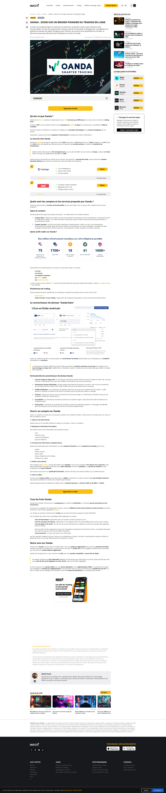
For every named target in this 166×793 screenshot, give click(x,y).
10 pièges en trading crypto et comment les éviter (134, 64)
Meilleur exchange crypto (92, 5)
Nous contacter (128, 767)
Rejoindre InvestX (70, 108)
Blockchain (33, 774)
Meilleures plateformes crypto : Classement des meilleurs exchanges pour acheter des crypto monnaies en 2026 (133, 23)
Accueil (32, 14)
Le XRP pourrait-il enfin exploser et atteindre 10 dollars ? (133, 45)
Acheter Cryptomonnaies (64, 765)
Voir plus (105, 692)
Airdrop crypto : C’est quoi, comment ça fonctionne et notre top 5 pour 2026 (134, 55)
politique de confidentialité (73, 790)
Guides (58, 5)
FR (125, 5)
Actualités (49, 5)
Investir (38, 14)
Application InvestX (130, 770)
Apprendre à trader (70, 492)
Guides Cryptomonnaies (131, 52)
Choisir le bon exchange (100, 770)
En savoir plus (101, 178)
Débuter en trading (62, 767)
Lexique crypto (97, 767)
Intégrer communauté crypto (129, 130)
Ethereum (33, 767)
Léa (110, 37)
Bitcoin (32, 765)
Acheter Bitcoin (111, 5)
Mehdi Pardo (40, 37)
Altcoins (32, 770)
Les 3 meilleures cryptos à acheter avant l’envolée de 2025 (134, 35)
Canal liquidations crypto (100, 772)
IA (30, 779)
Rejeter (146, 790)
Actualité (127, 32)
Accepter (158, 790)
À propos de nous (129, 765)
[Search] (122, 5)
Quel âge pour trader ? (63, 770)
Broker (45, 14)
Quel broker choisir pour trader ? (66, 772)
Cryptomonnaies (68, 5)
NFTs (31, 777)
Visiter (102, 169)
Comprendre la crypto (99, 765)
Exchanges (33, 772)
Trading (79, 5)
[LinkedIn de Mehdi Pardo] (34, 681)
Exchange (127, 18)
